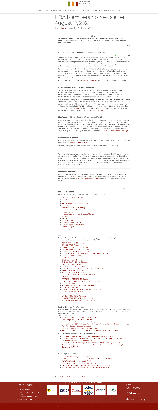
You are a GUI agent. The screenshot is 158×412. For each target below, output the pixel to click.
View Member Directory (67, 230)
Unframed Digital (68, 227)
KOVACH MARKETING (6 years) (73, 273)
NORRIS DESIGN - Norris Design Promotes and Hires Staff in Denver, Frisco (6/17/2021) (93, 343)
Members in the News (96, 377)
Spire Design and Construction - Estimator (77, 320)
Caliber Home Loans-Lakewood (73, 197)
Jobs (119, 10)
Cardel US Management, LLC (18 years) (76, 247)
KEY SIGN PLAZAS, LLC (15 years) (73, 270)
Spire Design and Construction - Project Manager (80, 328)
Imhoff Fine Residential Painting (73, 208)
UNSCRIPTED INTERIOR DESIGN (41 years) (77, 298)
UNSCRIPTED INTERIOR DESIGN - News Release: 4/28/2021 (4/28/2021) (88, 336)
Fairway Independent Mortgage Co (75, 203)
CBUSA (64, 199)
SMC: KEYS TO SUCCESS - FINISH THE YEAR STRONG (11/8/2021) (85, 367)
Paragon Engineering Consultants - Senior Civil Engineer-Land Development (90, 330)
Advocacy (67, 10)
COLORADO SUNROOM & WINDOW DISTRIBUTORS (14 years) (85, 253)
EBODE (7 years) (68, 258)
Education (97, 10)
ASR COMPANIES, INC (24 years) (73, 243)
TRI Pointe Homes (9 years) (72, 294)
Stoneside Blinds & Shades (71, 222)
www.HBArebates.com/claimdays (116, 131)
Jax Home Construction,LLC (72, 210)
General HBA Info (68, 377)
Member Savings (81, 377)
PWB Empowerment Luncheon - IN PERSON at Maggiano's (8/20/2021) (88, 359)
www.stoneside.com (90, 80)
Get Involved (78, 10)
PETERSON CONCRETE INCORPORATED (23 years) (81, 281)
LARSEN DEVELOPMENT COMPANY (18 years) (78, 275)
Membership (56, 10)
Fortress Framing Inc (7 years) (72, 264)
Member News (109, 10)
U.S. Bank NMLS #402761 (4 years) (74, 296)
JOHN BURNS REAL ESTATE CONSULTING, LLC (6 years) (82, 268)
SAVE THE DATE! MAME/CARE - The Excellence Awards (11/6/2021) (86, 365)
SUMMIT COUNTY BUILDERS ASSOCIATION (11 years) (81, 289)
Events (88, 10)
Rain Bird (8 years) (68, 283)
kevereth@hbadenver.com (94, 110)
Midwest (65, 216)
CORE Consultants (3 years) (72, 256)
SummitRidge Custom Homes (73, 225)
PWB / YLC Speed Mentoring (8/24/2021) (76, 361)
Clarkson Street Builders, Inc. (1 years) (75, 249)
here (78, 108)
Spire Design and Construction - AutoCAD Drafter (80, 317)
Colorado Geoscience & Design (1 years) (76, 251)
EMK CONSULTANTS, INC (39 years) (75, 262)
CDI (63, 201)
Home (39, 10)
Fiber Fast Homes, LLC (70, 205)
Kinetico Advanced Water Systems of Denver (78, 214)
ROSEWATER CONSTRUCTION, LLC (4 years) (78, 285)
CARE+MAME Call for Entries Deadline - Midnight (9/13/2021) (84, 363)
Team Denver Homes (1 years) (72, 292)
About (46, 10)
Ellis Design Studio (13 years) (72, 260)
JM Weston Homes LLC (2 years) (73, 266)
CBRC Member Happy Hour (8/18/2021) (76, 357)
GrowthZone (96, 407)
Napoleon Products (69, 218)
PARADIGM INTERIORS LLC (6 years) (75, 279)
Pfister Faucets (67, 220)
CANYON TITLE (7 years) (71, 245)
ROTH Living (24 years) (70, 287)
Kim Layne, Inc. (67, 212)
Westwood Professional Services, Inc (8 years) (78, 300)
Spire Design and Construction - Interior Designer (80, 322)
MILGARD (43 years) (69, 277)
